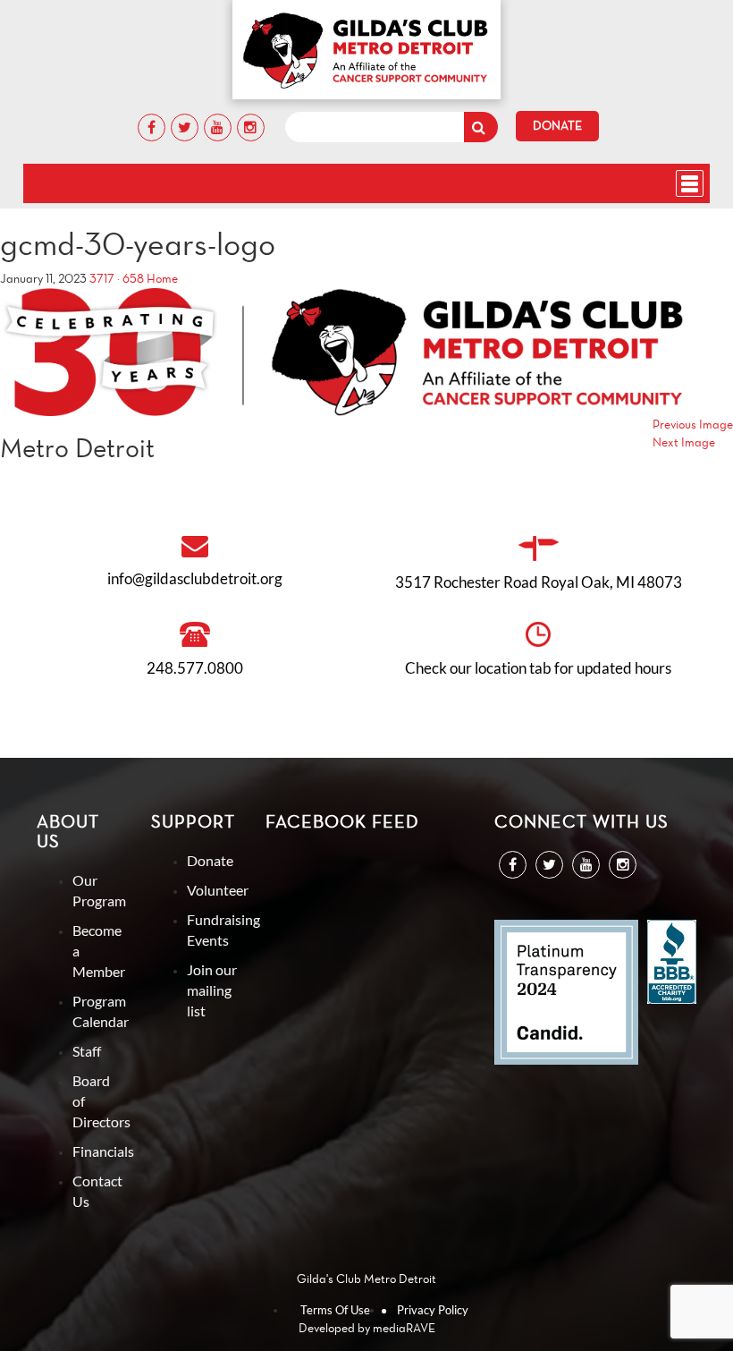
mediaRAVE (404, 1328)
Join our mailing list (212, 990)
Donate (557, 125)
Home (162, 278)
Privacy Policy (432, 1310)
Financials (103, 1151)
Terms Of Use (335, 1310)
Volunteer (218, 889)
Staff (86, 1050)
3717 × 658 (116, 278)
